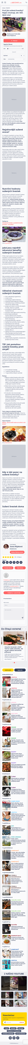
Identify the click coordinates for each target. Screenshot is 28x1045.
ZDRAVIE (13, 727)
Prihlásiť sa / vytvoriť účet (14, 593)
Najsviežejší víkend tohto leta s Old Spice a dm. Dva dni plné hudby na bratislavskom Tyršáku (18, 681)
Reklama (20, 1028)
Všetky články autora (17, 552)
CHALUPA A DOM (16, 900)
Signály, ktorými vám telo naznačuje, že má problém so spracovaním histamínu (18, 742)
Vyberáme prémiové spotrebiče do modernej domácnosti (18, 928)
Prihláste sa (7, 580)
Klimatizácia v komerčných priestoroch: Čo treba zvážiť (18, 891)
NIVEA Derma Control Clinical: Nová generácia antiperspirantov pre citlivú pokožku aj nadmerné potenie (18, 816)
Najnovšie (20, 670)
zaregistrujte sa (14, 586)
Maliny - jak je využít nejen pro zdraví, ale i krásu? (14, 423)
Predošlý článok (8, 568)
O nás (6, 1028)
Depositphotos (8, 243)
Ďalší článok (20, 568)
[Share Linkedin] (17, 562)
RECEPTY (8, 7)
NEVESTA (13, 702)
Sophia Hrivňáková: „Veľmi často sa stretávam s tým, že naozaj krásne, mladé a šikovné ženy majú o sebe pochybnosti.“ (18, 693)
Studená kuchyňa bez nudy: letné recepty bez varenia (17, 939)
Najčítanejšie (8, 670)
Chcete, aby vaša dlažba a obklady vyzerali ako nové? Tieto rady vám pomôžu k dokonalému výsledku (18, 855)
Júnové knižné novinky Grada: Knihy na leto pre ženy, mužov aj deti (18, 963)
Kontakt (13, 1028)
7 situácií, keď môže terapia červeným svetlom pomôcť (16, 730)
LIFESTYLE (14, 677)
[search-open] (5, 2)
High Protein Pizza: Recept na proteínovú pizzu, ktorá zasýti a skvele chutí (17, 756)
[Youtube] (14, 1037)
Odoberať (22, 1022)
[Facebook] (17, 1037)
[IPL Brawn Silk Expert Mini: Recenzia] (21, 1003)
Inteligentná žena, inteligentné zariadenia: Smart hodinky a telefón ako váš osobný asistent (18, 791)
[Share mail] (21, 562)
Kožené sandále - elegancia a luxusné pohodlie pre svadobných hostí (18, 717)
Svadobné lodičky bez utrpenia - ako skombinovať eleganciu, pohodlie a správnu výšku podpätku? (18, 707)
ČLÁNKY (13, 776)
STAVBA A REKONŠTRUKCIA (16, 876)
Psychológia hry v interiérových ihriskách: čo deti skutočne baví (18, 829)
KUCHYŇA (14, 925)
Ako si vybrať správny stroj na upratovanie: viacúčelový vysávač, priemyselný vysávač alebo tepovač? (17, 866)
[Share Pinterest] (14, 562)
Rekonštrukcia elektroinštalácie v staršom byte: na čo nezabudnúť (16, 881)
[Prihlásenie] (2, 2)
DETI (12, 826)
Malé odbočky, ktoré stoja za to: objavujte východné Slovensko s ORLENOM (17, 805)
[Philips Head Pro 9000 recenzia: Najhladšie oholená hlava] (21, 995)
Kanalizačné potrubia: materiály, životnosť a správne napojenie (17, 903)
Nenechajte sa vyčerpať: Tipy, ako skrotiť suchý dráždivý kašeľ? (18, 780)
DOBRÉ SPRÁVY (15, 801)
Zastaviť (14, 52)
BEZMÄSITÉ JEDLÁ (16, 936)
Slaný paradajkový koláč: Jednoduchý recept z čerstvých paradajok (18, 766)
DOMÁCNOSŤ (15, 850)
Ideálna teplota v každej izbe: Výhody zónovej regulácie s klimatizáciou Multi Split (18, 915)
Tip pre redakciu (20, 1033)
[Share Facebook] (3, 562)
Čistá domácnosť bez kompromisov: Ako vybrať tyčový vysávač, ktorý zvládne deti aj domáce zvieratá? (17, 954)
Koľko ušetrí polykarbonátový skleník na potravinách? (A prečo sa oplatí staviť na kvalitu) (18, 841)
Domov (3, 7)
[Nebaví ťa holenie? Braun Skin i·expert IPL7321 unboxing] (7, 1003)
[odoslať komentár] (22, 618)
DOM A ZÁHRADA (16, 837)
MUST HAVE (14, 713)
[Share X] (10, 562)
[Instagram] (10, 1037)
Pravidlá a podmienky (14, 1031)
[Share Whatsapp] (7, 562)
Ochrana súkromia (8, 1033)
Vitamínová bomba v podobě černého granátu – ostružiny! (12, 223)
